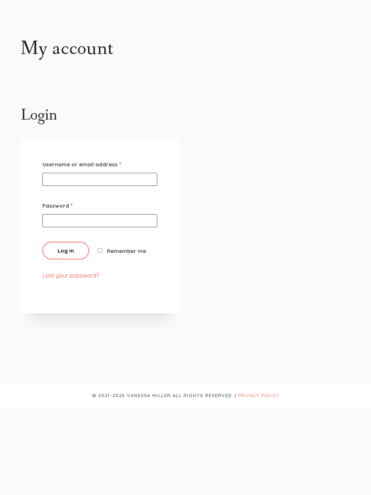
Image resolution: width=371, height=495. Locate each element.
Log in (66, 250)
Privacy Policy (258, 395)
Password (57, 205)
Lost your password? (70, 275)
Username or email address (81, 164)
